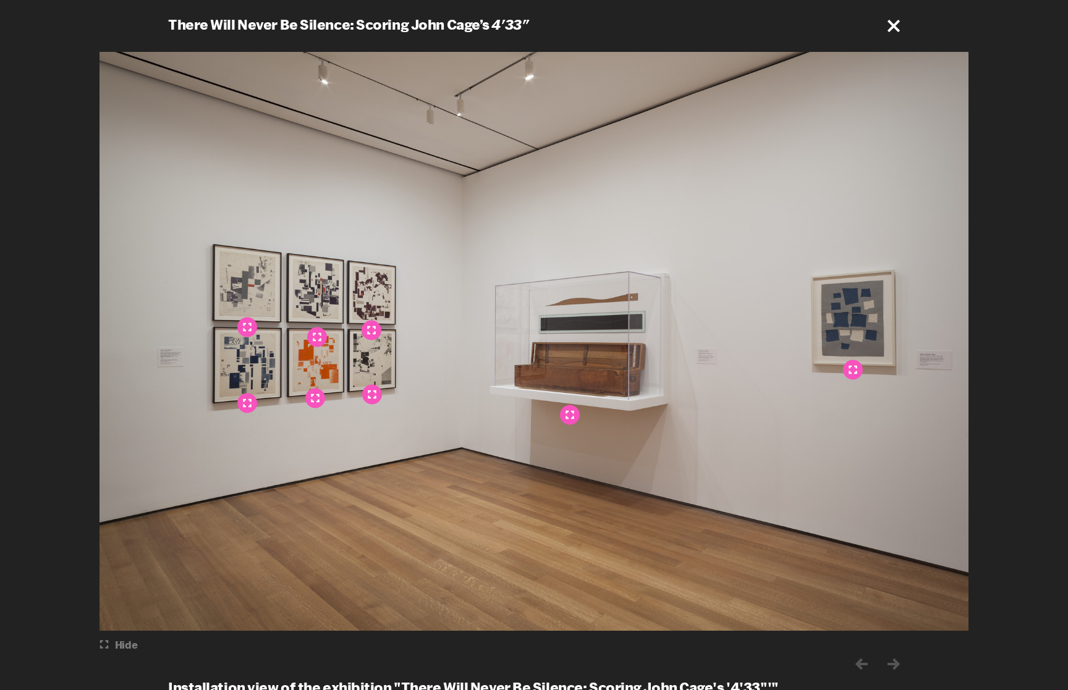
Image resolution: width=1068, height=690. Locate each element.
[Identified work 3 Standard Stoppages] (570, 414)
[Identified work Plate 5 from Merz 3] (371, 330)
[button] (894, 26)
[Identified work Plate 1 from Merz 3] (317, 336)
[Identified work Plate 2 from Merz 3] (315, 398)
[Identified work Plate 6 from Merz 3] (372, 394)
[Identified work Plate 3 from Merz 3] (247, 327)
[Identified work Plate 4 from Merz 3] (247, 403)
